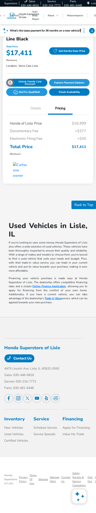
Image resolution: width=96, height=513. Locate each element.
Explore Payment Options (69, 82)
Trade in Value (53, 298)
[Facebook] (8, 398)
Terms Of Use (33, 479)
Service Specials (44, 434)
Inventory (14, 419)
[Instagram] (18, 398)
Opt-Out (90, 479)
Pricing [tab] (60, 108)
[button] (26, 92)
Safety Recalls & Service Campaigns (79, 479)
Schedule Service (45, 428)
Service (41, 419)
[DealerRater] (55, 398)
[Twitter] (27, 398)
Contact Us (22, 358)
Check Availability (69, 92)
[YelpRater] (46, 398)
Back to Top (83, 204)
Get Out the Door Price (72, 51)
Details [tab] (36, 108)
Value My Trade (73, 434)
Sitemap (43, 479)
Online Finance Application (49, 286)
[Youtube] (36, 398)
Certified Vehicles (16, 440)
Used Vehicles (14, 434)
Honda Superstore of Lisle (10, 479)
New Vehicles (13, 428)
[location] (88, 3)
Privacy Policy (23, 479)
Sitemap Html (54, 479)
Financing (73, 419)
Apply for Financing (76, 428)
